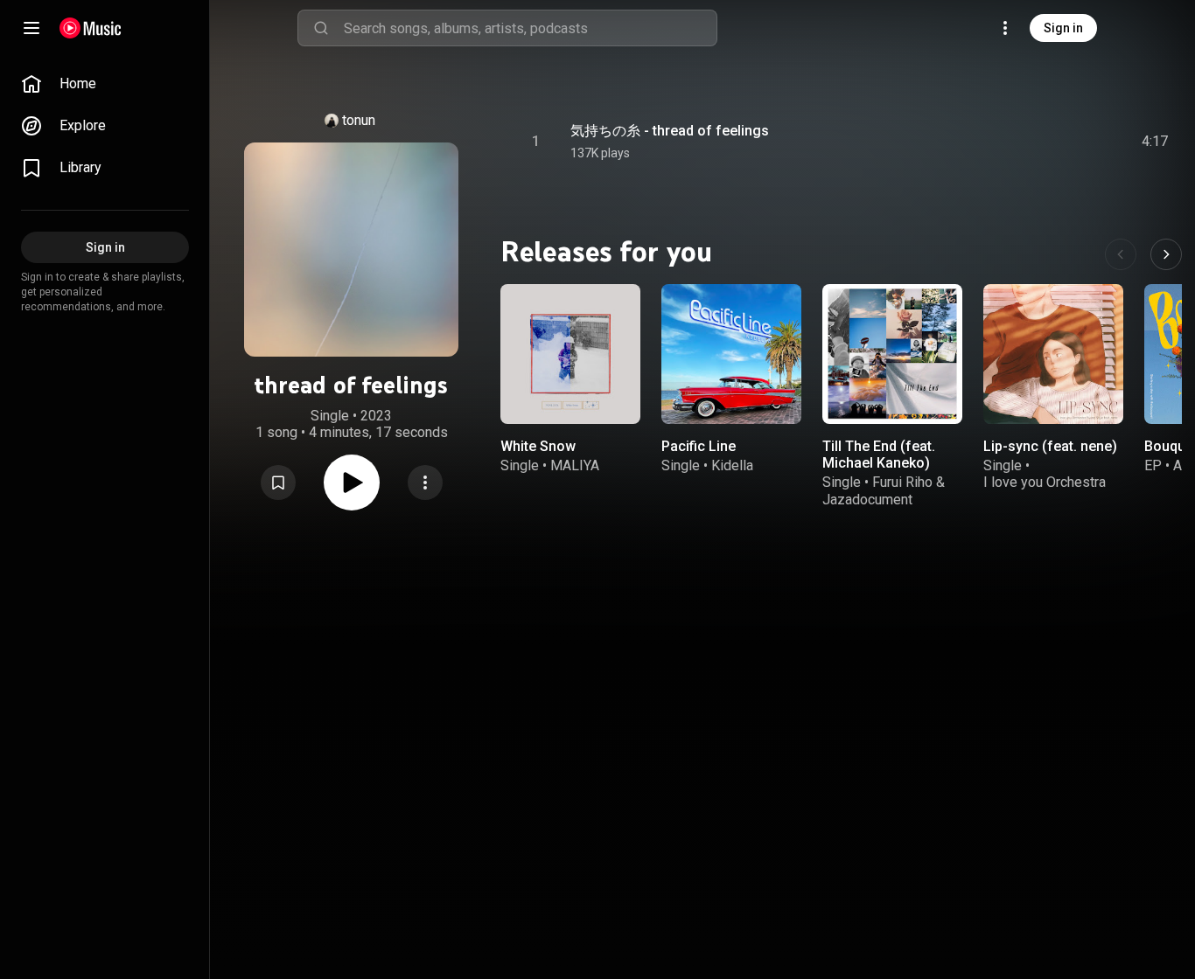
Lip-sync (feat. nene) (1050, 446)
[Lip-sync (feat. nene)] (1053, 354)
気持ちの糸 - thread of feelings (669, 130)
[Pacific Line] (731, 354)
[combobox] (530, 27)
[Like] (1022, 141)
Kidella (732, 465)
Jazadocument (867, 498)
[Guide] (31, 27)
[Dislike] (1056, 141)
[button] (278, 482)
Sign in (1063, 28)
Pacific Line (698, 446)
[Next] (1166, 254)
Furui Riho (902, 482)
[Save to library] (278, 482)
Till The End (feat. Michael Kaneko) (878, 454)
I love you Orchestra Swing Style (1044, 490)
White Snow (538, 446)
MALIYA (574, 465)
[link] (105, 84)
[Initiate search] (321, 28)
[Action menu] (425, 482)
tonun (358, 120)
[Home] (90, 27)
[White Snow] (570, 354)
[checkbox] (1155, 141)
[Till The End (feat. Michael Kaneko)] (892, 354)
